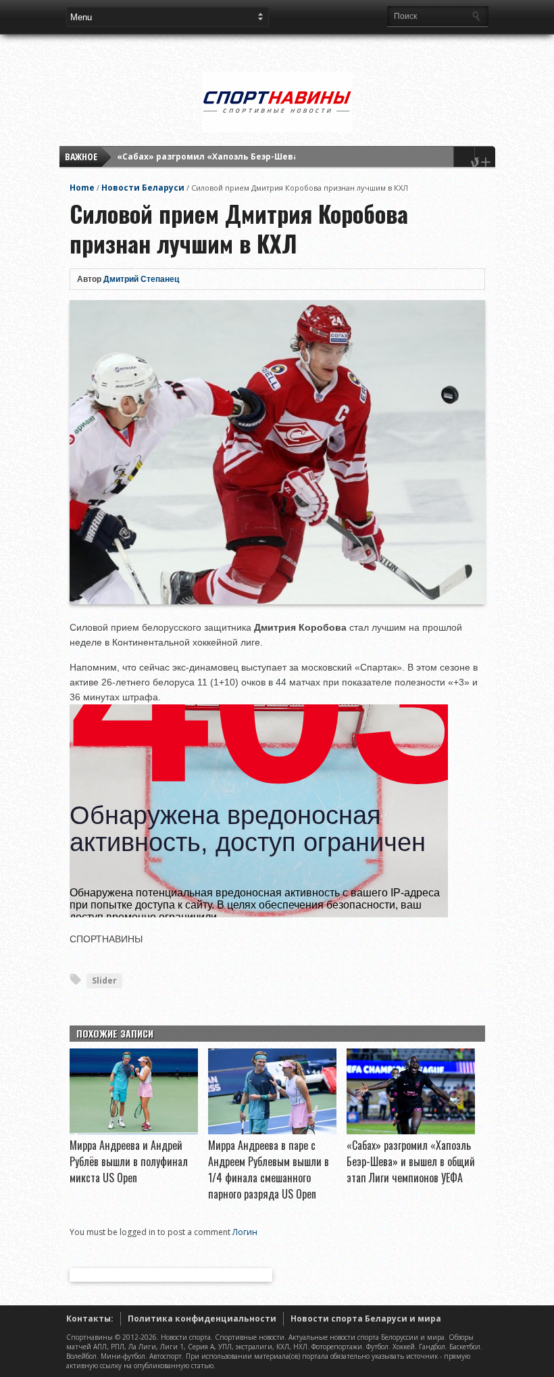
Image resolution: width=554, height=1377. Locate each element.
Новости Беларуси (142, 187)
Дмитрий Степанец (141, 279)
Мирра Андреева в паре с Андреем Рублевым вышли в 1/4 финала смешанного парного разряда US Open (268, 1169)
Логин (244, 1232)
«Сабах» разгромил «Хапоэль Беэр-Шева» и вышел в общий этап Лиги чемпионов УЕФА (411, 1161)
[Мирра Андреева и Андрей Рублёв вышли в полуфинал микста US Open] (134, 1131)
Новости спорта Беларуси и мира (366, 1318)
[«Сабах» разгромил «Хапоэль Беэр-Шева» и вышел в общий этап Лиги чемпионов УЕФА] (411, 1131)
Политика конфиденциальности (202, 1318)
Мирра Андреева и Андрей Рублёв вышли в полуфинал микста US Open (129, 1161)
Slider (104, 980)
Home (82, 187)
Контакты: (90, 1318)
